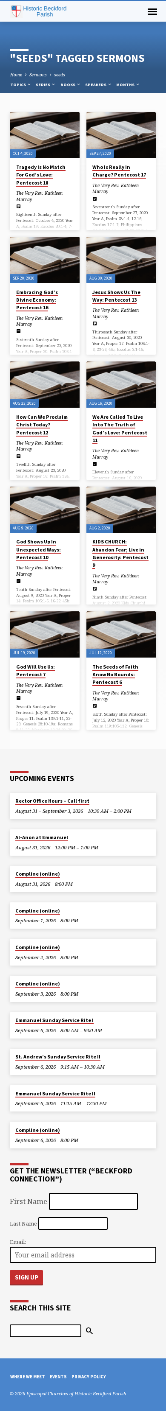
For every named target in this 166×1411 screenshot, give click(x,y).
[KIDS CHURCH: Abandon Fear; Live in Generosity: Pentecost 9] (121, 510)
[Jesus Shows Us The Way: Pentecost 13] (121, 260)
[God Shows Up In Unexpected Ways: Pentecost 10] (44, 510)
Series (43, 84)
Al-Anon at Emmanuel (41, 837)
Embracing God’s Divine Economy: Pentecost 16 (37, 300)
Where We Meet (27, 1377)
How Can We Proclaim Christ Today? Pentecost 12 (42, 424)
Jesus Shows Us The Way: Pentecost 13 (116, 296)
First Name (28, 1201)
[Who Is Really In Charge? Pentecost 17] (121, 135)
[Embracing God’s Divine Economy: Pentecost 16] (44, 260)
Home (16, 75)
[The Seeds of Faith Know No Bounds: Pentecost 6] (121, 634)
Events (58, 1377)
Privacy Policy (89, 1377)
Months (125, 84)
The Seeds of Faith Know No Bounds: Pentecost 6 (115, 674)
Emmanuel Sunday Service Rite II (55, 1093)
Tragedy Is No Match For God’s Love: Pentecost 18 (41, 174)
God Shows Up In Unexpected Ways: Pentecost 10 (38, 549)
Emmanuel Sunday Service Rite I (54, 1020)
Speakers (96, 84)
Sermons (38, 75)
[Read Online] (18, 206)
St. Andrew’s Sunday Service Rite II (57, 1056)
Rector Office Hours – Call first (52, 801)
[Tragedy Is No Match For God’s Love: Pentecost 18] (44, 135)
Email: (18, 1242)
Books (68, 84)
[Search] (89, 1330)
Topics (18, 84)
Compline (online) (37, 874)
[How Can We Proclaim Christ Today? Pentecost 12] (44, 384)
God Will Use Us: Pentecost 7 (35, 671)
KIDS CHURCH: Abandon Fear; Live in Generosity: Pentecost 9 (120, 553)
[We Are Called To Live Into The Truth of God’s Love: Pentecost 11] (121, 384)
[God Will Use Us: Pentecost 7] (44, 634)
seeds (59, 75)
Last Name (23, 1223)
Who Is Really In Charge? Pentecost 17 (119, 171)
